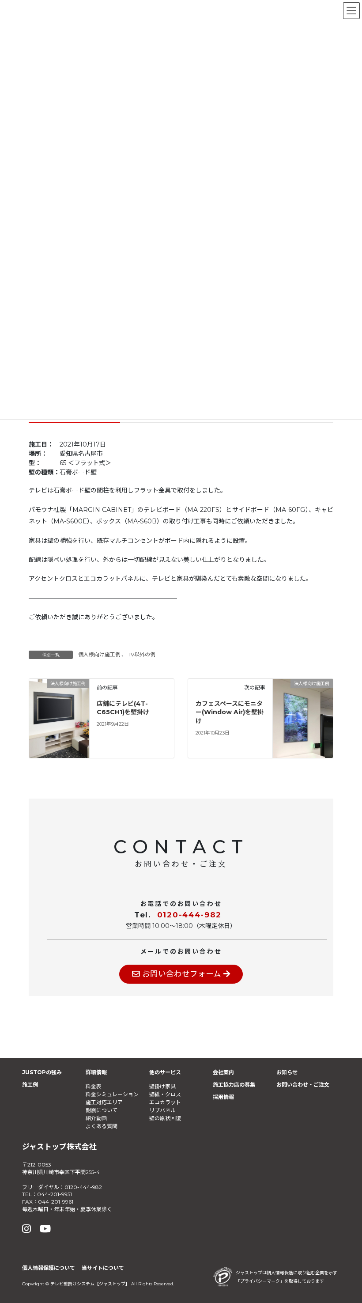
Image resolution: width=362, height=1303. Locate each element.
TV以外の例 (141, 654)
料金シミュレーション (112, 1094)
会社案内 (223, 1072)
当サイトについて (103, 1268)
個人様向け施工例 (99, 654)
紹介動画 (96, 1118)
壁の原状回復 (165, 1118)
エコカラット (165, 1102)
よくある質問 (101, 1126)
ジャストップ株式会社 (59, 1146)
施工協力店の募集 (234, 1084)
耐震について (101, 1110)
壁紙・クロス (165, 1094)
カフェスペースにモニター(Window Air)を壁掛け (230, 712)
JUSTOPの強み (42, 1072)
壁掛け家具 (162, 1086)
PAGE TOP (344, 1256)
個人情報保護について (48, 1268)
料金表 (94, 1086)
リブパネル (162, 1110)
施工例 (30, 1084)
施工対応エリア (104, 1102)
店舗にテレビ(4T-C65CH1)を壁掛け (123, 708)
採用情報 (223, 1097)
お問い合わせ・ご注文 (302, 1084)
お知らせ (287, 1072)
